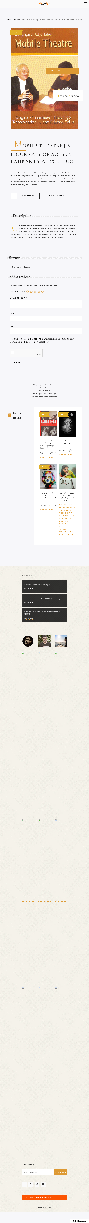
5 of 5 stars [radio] (42, 291)
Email (14, 326)
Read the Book (57, 196)
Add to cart (28, 196)
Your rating (17, 292)
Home (9, 20)
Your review (18, 298)
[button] (85, 3)
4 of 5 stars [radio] (39, 291)
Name (14, 313)
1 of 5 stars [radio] (27, 291)
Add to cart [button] (47, 457)
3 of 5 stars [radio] (35, 291)
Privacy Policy (28, 1197)
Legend (16, 20)
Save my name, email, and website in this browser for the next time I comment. (43, 340)
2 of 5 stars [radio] (31, 291)
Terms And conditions (43, 1197)
